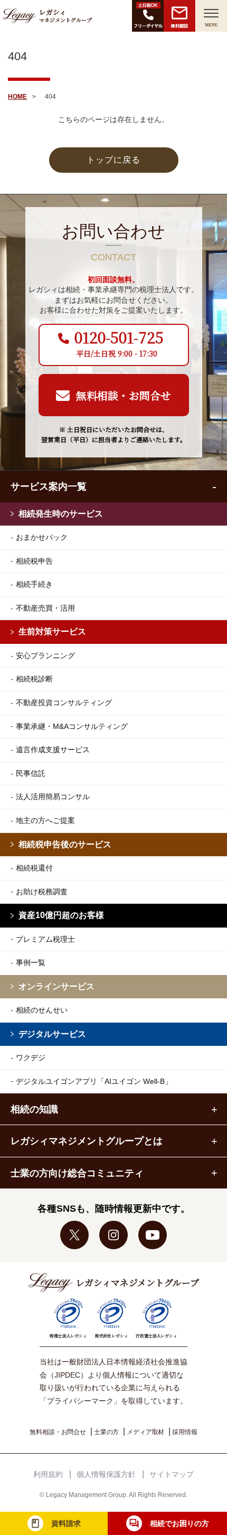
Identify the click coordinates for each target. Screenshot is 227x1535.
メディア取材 (145, 1432)
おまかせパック (42, 537)
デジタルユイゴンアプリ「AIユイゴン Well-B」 (94, 1081)
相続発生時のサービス (60, 513)
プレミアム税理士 (45, 939)
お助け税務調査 (42, 891)
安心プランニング (45, 655)
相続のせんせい (42, 1010)
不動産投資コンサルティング (64, 702)
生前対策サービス (52, 631)
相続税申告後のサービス (64, 844)
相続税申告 (34, 561)
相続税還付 (34, 868)
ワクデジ (30, 1057)
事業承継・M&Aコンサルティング (72, 726)
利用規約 (48, 1474)
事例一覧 (30, 962)
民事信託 (30, 773)
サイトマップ (171, 1474)
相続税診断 (34, 679)
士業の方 (106, 1432)
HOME (17, 96)
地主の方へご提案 (45, 820)
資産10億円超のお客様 (61, 915)
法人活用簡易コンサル (53, 796)
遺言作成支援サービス (53, 749)
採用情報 (184, 1432)
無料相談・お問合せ (58, 1432)
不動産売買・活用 (45, 608)
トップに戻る (113, 159)
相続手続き (34, 584)
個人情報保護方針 (106, 1474)
